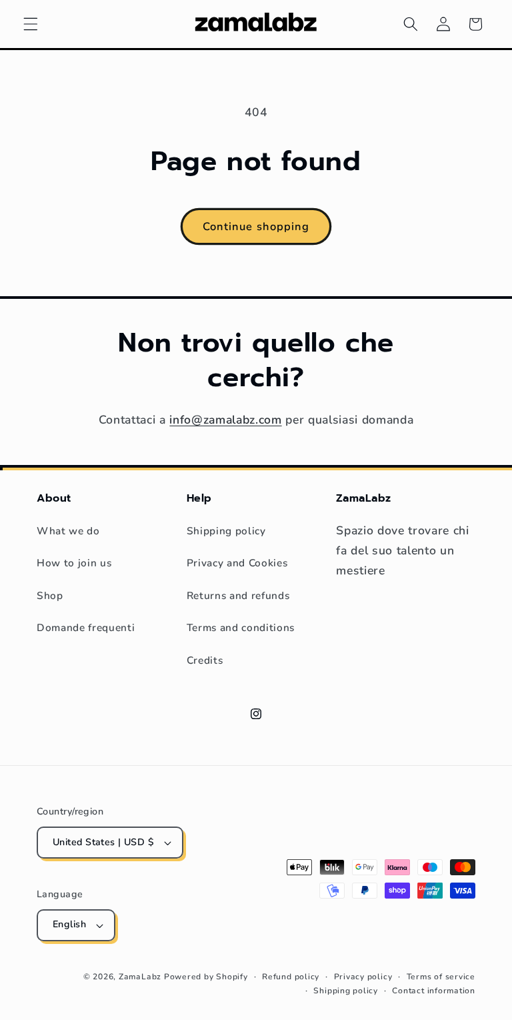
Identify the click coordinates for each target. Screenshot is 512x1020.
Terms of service (441, 976)
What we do (68, 531)
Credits (205, 660)
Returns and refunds (238, 595)
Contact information (433, 990)
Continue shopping (256, 226)
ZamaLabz (140, 976)
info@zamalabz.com (225, 420)
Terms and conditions (241, 627)
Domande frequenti (86, 627)
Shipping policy (226, 531)
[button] (31, 24)
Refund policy (290, 976)
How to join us (74, 563)
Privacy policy (363, 976)
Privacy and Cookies (237, 563)
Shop (50, 595)
